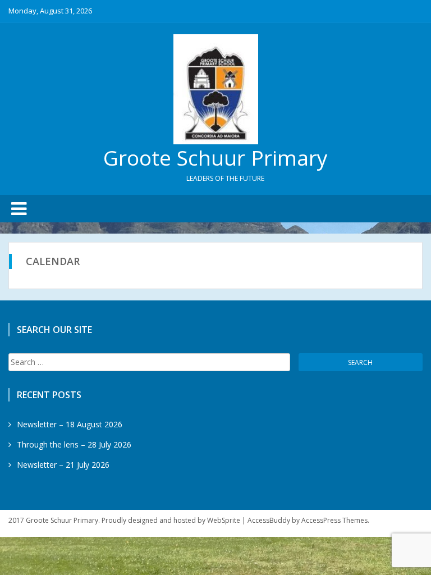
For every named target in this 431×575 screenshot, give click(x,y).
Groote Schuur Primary (215, 157)
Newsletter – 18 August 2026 (69, 424)
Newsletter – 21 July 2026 (63, 464)
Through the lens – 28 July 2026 (74, 444)
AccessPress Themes (334, 520)
